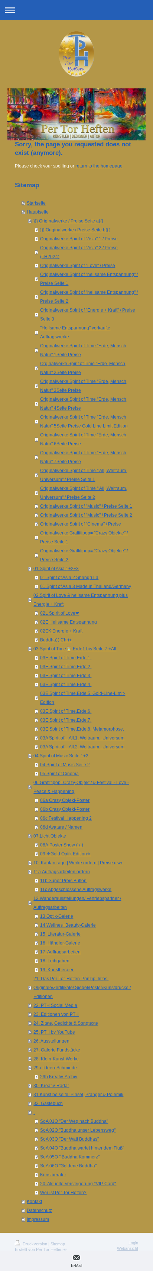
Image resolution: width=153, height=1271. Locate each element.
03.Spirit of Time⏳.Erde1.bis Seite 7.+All (74, 648)
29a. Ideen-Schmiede (55, 1067)
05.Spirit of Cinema (59, 773)
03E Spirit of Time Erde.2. (65, 666)
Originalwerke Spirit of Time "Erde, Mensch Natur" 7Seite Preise (83, 457)
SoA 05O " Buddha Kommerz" (70, 1157)
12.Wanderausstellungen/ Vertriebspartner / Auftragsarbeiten (77, 903)
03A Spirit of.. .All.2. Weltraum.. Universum (82, 747)
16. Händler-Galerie (60, 943)
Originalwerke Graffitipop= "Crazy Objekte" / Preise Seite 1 (84, 537)
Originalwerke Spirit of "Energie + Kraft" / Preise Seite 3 (87, 315)
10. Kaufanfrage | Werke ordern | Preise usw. (78, 862)
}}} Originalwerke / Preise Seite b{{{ (75, 230)
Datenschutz (39, 1210)
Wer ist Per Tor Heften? (63, 1192)
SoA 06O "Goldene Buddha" (68, 1165)
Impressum (38, 1219)
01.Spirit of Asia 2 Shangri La (69, 577)
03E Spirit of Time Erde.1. (65, 657)
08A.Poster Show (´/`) (61, 845)
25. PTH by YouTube (54, 1032)
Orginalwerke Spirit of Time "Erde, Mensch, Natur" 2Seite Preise (83, 368)
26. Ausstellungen (51, 1041)
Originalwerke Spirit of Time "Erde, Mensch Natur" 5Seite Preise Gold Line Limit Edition (84, 422)
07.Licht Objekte (49, 836)
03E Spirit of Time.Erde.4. (65, 684)
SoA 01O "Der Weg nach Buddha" (74, 1121)
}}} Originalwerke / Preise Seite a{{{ (68, 221)
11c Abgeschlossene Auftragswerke (75, 889)
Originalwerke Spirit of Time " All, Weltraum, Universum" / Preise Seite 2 (83, 493)
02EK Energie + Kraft (61, 631)
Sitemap (58, 1244)
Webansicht (127, 1248)
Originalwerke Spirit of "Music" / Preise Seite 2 (86, 515)
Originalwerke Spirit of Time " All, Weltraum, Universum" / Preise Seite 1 (83, 475)
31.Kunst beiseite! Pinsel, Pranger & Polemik (78, 1094)
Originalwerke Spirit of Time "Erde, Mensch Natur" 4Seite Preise (83, 404)
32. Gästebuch (48, 1103)
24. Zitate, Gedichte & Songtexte (65, 1023)
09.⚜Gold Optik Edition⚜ (65, 853)
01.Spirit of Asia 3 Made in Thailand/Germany (85, 586)
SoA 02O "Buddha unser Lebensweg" (77, 1130)
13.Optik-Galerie (56, 916)
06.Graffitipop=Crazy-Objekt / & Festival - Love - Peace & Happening (81, 787)
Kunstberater (53, 1174)
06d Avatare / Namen (61, 827)
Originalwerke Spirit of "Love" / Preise (77, 265)
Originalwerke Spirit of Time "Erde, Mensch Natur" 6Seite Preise (83, 439)
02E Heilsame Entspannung (68, 622)
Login (133, 1243)
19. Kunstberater (57, 969)
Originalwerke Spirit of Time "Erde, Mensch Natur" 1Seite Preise (83, 350)
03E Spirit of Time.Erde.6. (65, 711)
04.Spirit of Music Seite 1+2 (60, 755)
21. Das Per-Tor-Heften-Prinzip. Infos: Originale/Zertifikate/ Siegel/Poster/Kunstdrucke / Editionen (82, 987)
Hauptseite (38, 212)
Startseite (36, 203)
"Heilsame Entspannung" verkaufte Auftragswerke (75, 332)
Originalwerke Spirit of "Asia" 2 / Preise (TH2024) (79, 252)
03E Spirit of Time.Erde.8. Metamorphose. (82, 729)
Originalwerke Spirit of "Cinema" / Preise (80, 524)
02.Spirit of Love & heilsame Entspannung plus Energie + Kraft (80, 600)
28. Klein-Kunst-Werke (56, 1059)
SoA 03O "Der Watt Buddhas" (69, 1139)
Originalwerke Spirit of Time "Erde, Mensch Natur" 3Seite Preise (83, 386)
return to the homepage (99, 166)
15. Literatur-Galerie (60, 934)
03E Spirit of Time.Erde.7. (65, 720)
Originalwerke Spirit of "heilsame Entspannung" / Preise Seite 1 (89, 279)
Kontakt (34, 1201)
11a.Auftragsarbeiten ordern (61, 871)
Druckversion (35, 1244)
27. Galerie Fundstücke (56, 1050)
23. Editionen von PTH (56, 1014)
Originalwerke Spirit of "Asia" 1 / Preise (79, 238)
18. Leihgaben (54, 960)
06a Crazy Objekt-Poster (64, 800)
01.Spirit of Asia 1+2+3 (56, 568)
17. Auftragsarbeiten (60, 952)
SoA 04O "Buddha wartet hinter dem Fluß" (82, 1148)
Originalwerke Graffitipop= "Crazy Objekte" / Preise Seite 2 (84, 555)
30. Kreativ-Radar (51, 1085)
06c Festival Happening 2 (66, 818)
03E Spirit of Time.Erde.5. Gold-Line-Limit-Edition (82, 698)
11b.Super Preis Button (63, 880)
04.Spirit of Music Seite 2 (65, 764)
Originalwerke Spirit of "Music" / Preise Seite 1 (86, 506)
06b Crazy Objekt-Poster (64, 809)
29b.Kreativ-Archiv (58, 1076)
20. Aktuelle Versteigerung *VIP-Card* (78, 1183)
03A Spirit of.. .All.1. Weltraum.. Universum (82, 738)
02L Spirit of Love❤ (59, 613)
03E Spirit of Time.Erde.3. (65, 675)
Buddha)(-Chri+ (56, 640)
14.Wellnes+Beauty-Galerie (68, 925)
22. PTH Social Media (55, 1005)
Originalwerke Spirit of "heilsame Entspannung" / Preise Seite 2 (89, 297)
